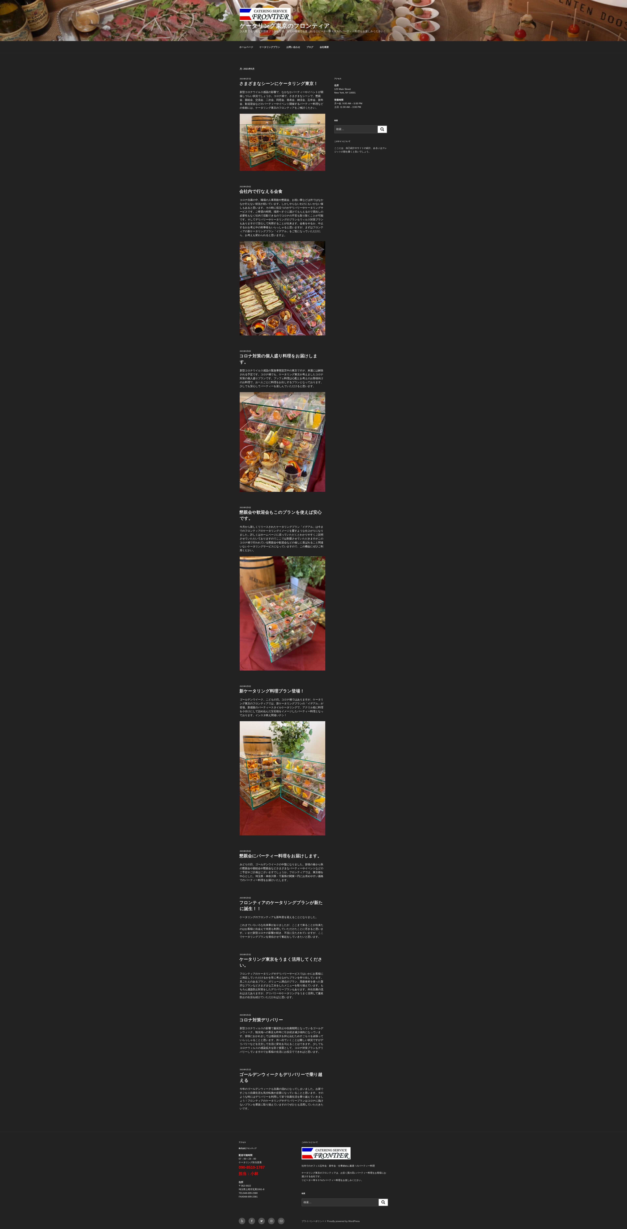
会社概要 (324, 47)
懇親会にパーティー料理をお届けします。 (280, 855)
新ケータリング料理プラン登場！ (271, 691)
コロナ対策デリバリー (261, 1019)
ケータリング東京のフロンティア (285, 25)
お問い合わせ (293, 47)
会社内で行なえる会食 (260, 191)
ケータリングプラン (269, 47)
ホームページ (246, 47)
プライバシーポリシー (313, 1221)
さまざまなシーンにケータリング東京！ (278, 83)
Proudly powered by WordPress (343, 1221)
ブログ (309, 47)
